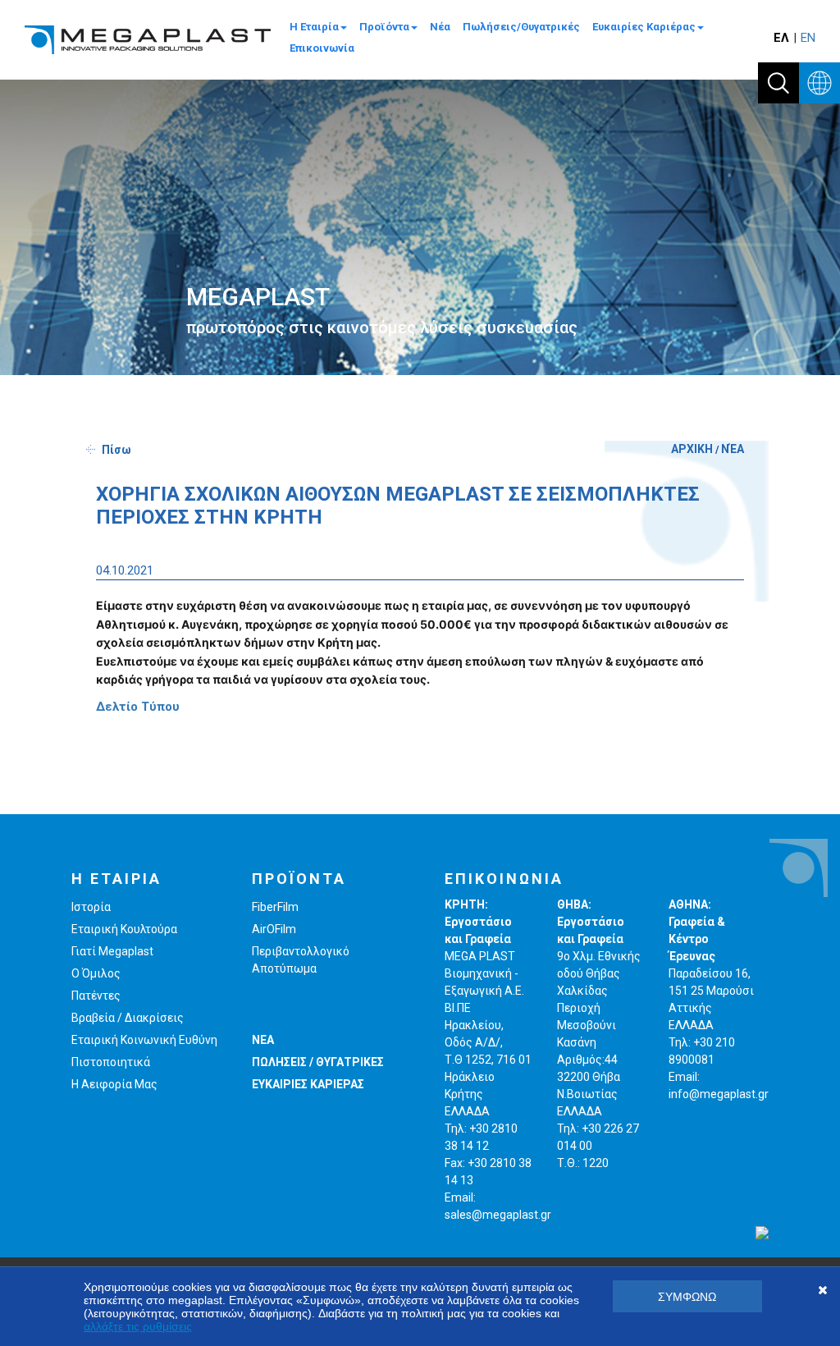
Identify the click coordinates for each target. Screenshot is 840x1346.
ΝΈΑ (732, 449)
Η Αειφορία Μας (114, 1084)
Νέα (440, 27)
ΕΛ (781, 37)
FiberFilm (275, 906)
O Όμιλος (96, 973)
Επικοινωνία (322, 48)
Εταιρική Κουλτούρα (124, 929)
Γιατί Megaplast (112, 951)
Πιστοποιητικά (110, 1062)
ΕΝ (808, 37)
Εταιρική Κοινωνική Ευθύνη (144, 1039)
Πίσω (116, 449)
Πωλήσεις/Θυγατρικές (521, 27)
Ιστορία (91, 906)
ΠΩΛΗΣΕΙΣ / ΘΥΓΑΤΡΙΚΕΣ (318, 1062)
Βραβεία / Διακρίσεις (127, 1017)
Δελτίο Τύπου (138, 706)
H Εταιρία (314, 27)
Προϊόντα (384, 27)
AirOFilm (274, 929)
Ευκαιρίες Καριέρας (644, 27)
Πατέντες (96, 995)
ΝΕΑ (263, 1039)
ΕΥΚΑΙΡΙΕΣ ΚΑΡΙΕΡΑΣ (308, 1084)
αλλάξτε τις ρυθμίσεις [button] (138, 1326)
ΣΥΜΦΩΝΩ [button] (687, 1296)
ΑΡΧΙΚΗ (692, 449)
